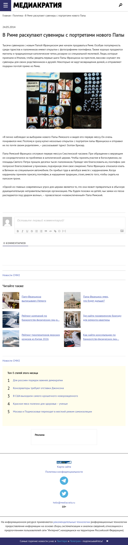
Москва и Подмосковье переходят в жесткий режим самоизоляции (52, 411)
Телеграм (75, 541)
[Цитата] (46, 231)
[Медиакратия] (37, 5)
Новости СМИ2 (11, 275)
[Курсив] (22, 231)
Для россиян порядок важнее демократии (38, 380)
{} (59, 231)
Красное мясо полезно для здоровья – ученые (40, 403)
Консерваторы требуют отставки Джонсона (38, 388)
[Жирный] (18, 231)
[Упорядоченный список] (36, 231)
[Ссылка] (55, 231)
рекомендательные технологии (71, 522)
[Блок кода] (50, 231)
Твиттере (62, 541)
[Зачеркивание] (32, 231)
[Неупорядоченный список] (41, 231)
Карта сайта (64, 466)
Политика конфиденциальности (64, 471)
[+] (64, 231)
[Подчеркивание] (27, 231)
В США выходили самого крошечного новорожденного (45, 395)
